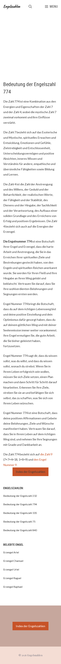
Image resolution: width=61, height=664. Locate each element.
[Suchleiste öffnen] (30, 6)
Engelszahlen (11, 6)
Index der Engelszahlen (30, 471)
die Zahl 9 (46, 454)
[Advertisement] (30, 45)
